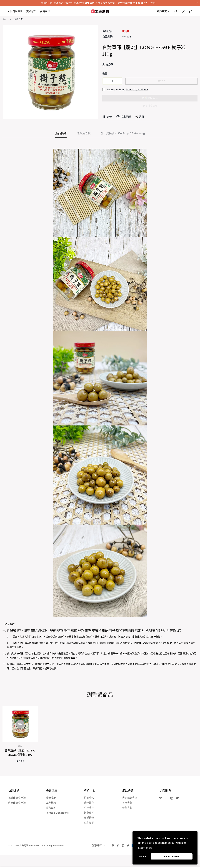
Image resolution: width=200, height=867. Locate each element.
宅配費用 (89, 807)
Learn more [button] (145, 847)
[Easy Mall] (100, 11)
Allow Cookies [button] (171, 856)
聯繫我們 (51, 797)
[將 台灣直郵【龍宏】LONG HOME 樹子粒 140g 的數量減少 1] (105, 81)
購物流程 (89, 802)
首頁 (4, 19)
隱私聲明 (51, 807)
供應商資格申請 (17, 802)
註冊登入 (89, 797)
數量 (104, 73)
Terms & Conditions (137, 89)
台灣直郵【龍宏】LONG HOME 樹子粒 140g (20, 753)
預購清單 (89, 817)
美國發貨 (31, 11)
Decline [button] (142, 856)
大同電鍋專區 (15, 11)
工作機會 (51, 802)
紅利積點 (89, 822)
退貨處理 (89, 812)
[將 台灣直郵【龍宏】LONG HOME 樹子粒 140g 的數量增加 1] (118, 81)
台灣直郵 (45, 11)
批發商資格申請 (17, 797)
